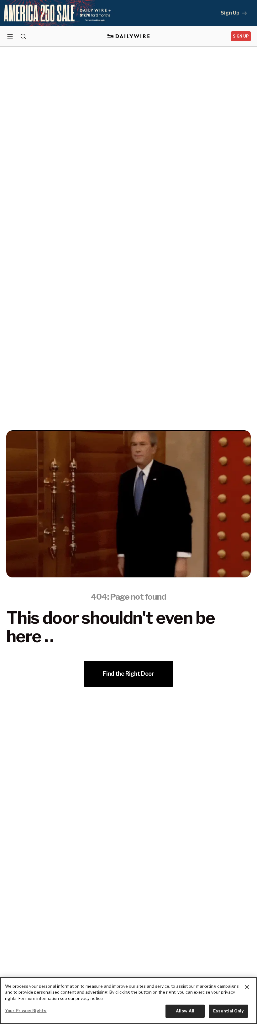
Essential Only (228, 1010)
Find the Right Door (128, 673)
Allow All (185, 1010)
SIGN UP (241, 36)
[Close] (247, 987)
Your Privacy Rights (25, 1010)
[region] (128, 1000)
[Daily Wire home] (129, 36)
